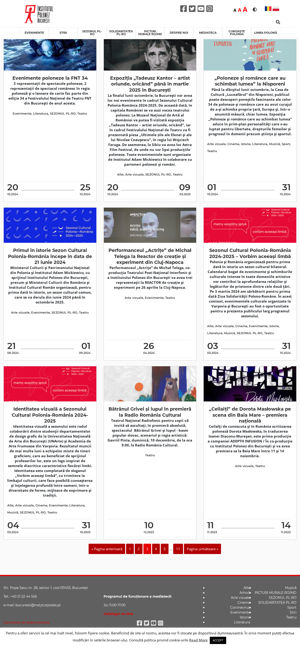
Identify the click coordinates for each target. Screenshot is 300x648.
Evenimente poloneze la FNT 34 (50, 78)
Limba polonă (265, 32)
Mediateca (208, 32)
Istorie (246, 144)
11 (178, 549)
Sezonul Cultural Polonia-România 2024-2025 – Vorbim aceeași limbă (250, 253)
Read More (198, 640)
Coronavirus (240, 607)
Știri (63, 32)
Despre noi (179, 32)
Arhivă (245, 593)
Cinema (233, 144)
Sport (286, 144)
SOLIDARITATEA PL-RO (121, 33)
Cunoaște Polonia (237, 33)
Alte (120, 174)
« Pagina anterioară (106, 549)
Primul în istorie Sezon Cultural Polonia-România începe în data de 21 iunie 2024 (50, 256)
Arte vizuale (134, 174)
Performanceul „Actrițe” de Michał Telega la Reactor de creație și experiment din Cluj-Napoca (150, 256)
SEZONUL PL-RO (92, 33)
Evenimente (34, 32)
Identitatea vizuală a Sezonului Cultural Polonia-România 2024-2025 (50, 415)
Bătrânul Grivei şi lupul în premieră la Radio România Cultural (150, 412)
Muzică (274, 144)
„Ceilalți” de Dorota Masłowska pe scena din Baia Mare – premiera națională (250, 415)
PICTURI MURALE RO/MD (150, 33)
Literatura (40, 113)
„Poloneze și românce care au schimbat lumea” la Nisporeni (249, 81)
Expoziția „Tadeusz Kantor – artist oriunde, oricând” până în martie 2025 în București (150, 84)
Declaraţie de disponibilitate (27, 622)
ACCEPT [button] (218, 640)
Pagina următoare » (202, 549)
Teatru (82, 113)
